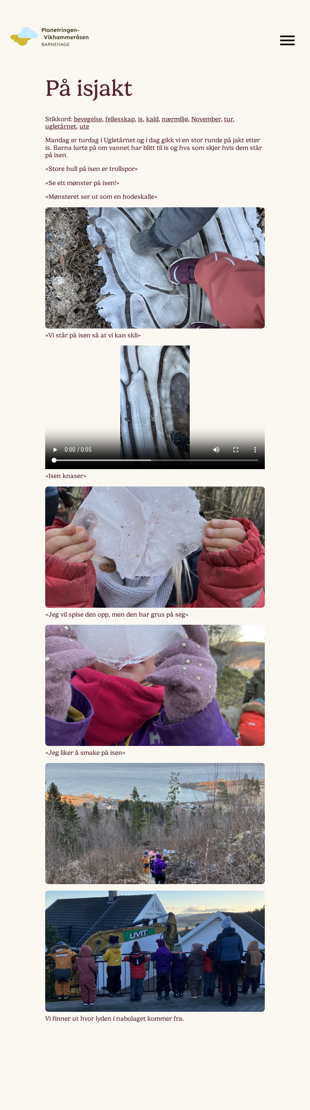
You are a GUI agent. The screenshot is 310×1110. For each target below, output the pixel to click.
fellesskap (120, 119)
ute (84, 126)
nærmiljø (175, 119)
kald (152, 119)
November (206, 119)
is (140, 119)
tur (228, 119)
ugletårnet (60, 126)
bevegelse (88, 119)
